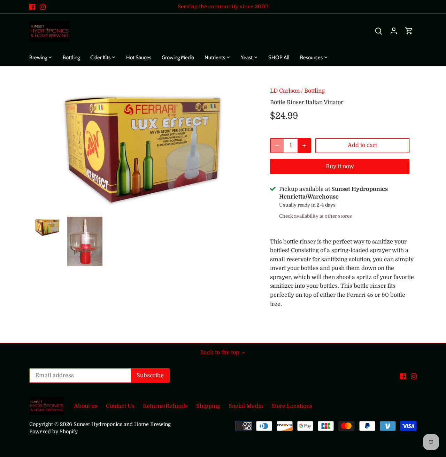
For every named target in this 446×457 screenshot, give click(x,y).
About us (86, 406)
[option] (46, 227)
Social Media (246, 406)
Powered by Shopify (53, 431)
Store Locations (292, 406)
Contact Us (120, 406)
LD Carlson (285, 91)
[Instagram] (43, 6)
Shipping (208, 406)
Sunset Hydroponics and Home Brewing (122, 424)
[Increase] (304, 145)
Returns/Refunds (165, 406)
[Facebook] (32, 6)
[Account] (393, 31)
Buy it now (340, 166)
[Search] (378, 31)
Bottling (314, 91)
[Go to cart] (409, 31)
